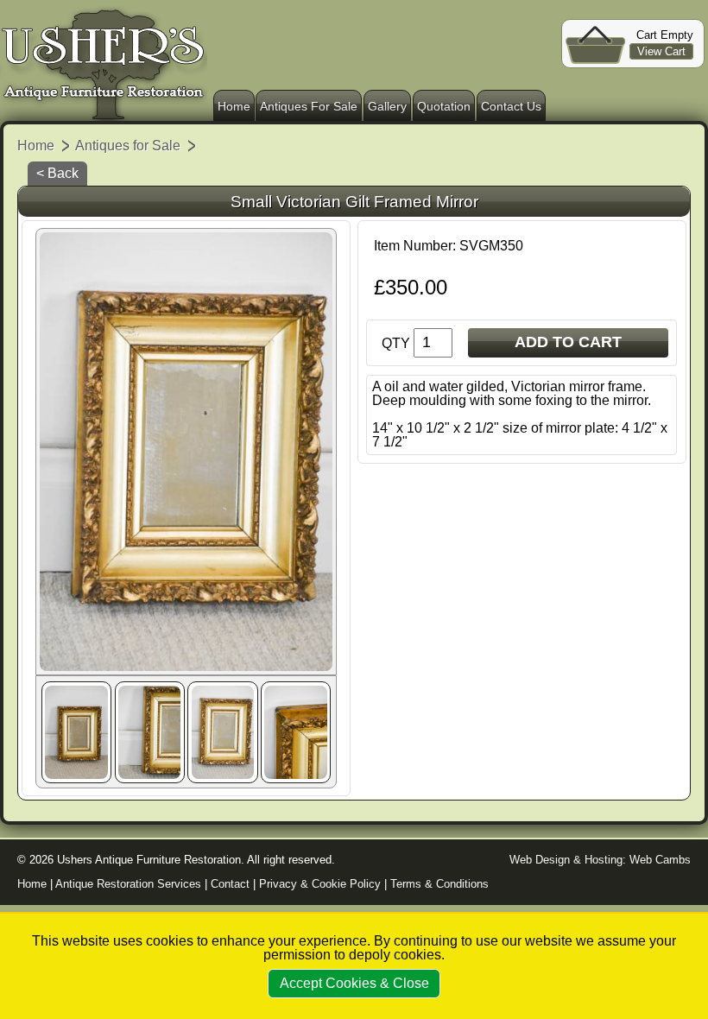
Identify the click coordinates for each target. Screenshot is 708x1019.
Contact (230, 883)
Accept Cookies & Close (354, 983)
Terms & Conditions (439, 883)
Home (234, 106)
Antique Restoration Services (128, 883)
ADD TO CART (568, 342)
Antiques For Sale (308, 106)
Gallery (387, 106)
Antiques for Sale (127, 145)
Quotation (444, 106)
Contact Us (511, 106)
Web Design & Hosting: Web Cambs (600, 859)
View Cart (661, 51)
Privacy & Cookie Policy (320, 883)
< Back (57, 173)
